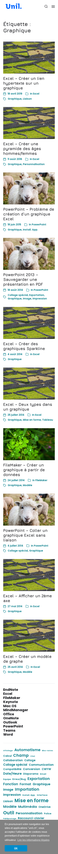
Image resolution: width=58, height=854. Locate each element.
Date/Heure (12, 773)
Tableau (47, 419)
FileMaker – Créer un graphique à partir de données (24, 470)
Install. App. (30, 229)
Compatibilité (12, 769)
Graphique (15, 98)
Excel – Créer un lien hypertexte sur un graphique (23, 83)
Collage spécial (18, 295)
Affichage (8, 750)
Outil (8, 813)
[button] (46, 6)
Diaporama (30, 774)
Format (25, 784)
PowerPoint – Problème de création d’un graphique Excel (28, 214)
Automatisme (27, 749)
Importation (27, 789)
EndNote (10, 689)
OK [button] (16, 848)
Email (43, 773)
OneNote (11, 718)
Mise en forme (32, 419)
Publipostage (9, 818)
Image (27, 298)
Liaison (27, 98)
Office (8, 714)
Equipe (7, 779)
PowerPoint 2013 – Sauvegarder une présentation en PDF (23, 279)
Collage (29, 760)
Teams (9, 730)
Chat (32, 756)
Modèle (27, 485)
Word (8, 734)
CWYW (46, 769)
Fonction (10, 784)
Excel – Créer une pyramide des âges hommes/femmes (22, 149)
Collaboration (13, 760)
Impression (40, 298)
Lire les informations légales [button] (33, 840)
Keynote (10, 701)
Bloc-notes (47, 750)
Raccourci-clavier (31, 818)
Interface (42, 795)
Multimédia (27, 806)
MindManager (15, 710)
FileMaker (41, 480)
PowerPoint (39, 224)
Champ (21, 755)
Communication (41, 765)
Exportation (36, 295)
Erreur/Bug (19, 779)
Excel (36, 93)
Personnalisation (34, 164)
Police (47, 813)
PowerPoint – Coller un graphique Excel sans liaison (25, 535)
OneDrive (45, 807)
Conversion (31, 769)
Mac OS (9, 706)
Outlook (10, 722)
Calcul (7, 756)
